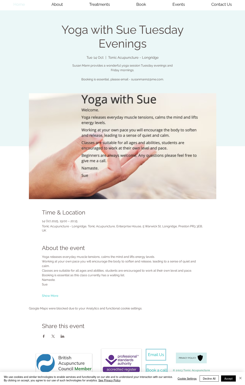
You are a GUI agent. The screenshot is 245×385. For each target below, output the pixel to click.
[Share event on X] (53, 336)
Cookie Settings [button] (187, 378)
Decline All (209, 378)
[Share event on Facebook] (44, 336)
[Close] (240, 378)
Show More (50, 296)
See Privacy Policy (109, 380)
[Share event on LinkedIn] (62, 336)
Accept (228, 378)
